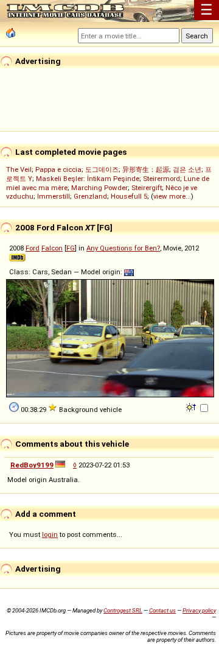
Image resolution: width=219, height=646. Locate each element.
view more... (172, 196)
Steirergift (146, 187)
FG (70, 248)
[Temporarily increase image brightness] (192, 406)
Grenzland (90, 196)
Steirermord (161, 178)
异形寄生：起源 (145, 169)
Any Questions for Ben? (123, 248)
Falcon (52, 248)
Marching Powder (99, 187)
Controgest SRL (122, 610)
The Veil (19, 169)
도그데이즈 (102, 169)
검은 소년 (187, 169)
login (50, 534)
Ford (33, 248)
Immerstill (53, 196)
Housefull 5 (129, 196)
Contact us (162, 610)
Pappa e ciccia (58, 169)
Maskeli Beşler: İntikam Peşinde (87, 178)
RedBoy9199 (32, 465)
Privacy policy (199, 610)
